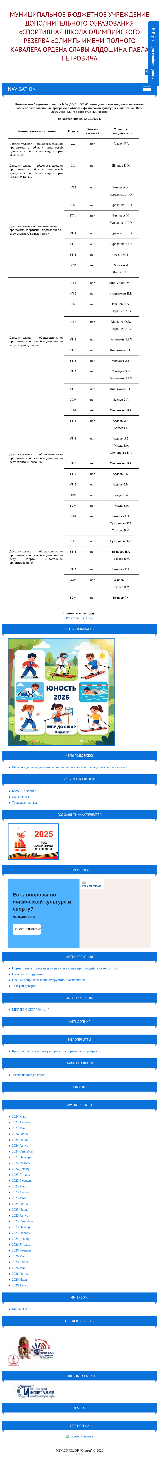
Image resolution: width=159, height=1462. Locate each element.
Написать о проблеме (27, 929)
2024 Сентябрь (22, 1151)
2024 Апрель (21, 1122)
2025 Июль (20, 1209)
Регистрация (75, 618)
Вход (89, 618)
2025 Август (21, 1215)
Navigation (22, 89)
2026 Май (19, 1268)
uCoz (79, 1454)
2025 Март (19, 1186)
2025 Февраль (21, 1180)
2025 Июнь (20, 1204)
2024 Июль (20, 1139)
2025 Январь (21, 1174)
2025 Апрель (21, 1192)
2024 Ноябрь (21, 1163)
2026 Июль (20, 1279)
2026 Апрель (21, 1262)
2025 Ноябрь (21, 1233)
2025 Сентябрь (22, 1221)
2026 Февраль (21, 1250)
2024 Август (21, 1145)
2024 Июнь (20, 1134)
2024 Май (19, 1128)
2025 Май (19, 1198)
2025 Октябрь (21, 1227)
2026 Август (21, 1285)
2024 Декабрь (21, 1169)
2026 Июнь (20, 1273)
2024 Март (19, 1116)
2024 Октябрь (21, 1157)
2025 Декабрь (21, 1238)
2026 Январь (21, 1244)
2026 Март (19, 1256)
